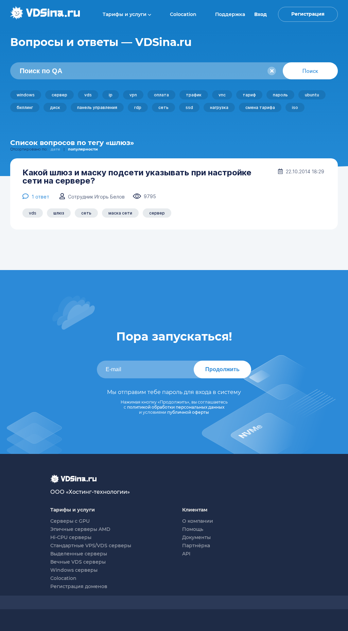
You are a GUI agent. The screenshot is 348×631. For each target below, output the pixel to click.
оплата (161, 94)
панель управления (97, 107)
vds (88, 94)
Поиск (310, 70)
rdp (137, 107)
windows (26, 94)
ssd (189, 107)
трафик (194, 94)
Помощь (192, 529)
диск (55, 107)
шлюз (58, 213)
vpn (133, 94)
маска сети (120, 213)
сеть (163, 107)
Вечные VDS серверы (78, 562)
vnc (222, 94)
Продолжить (222, 369)
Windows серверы (74, 570)
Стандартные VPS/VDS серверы (90, 545)
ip (110, 94)
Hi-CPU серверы (70, 537)
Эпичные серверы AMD (80, 529)
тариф (249, 94)
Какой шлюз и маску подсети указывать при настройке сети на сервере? (136, 177)
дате (55, 149)
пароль (280, 94)
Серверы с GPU (70, 521)
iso (295, 107)
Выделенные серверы (78, 554)
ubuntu (312, 94)
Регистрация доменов (78, 586)
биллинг (25, 107)
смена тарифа (260, 107)
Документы (196, 537)
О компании (197, 521)
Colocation (183, 14)
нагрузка (219, 107)
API (186, 554)
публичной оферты (188, 412)
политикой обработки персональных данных (175, 407)
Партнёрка (196, 545)
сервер (59, 94)
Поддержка (230, 14)
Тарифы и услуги (125, 14)
